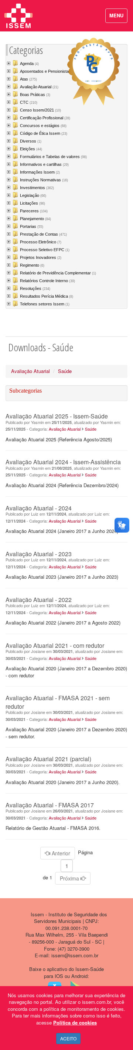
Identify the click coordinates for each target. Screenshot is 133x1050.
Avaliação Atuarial (39, 87)
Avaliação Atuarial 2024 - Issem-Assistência (63, 462)
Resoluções (35, 288)
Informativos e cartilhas (44, 164)
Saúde (65, 370)
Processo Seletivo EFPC (44, 249)
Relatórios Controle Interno (47, 280)
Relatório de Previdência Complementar (58, 273)
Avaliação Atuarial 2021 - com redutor (55, 645)
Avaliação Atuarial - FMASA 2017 (50, 805)
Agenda (29, 63)
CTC (28, 102)
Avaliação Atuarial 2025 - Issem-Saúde (57, 416)
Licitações (32, 203)
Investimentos (37, 187)
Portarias (31, 226)
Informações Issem (40, 172)
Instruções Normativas (44, 180)
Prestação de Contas (43, 234)
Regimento (32, 265)
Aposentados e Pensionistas (48, 71)
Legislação (33, 195)
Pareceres (34, 211)
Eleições (31, 149)
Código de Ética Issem (43, 133)
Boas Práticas (35, 94)
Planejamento (35, 218)
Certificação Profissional (45, 118)
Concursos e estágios (43, 125)
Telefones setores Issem (44, 304)
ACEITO (68, 1038)
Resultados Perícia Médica (46, 296)
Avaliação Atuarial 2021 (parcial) (48, 759)
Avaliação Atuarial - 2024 (39, 508)
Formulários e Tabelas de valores (53, 156)
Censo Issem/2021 (40, 110)
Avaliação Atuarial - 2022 (39, 599)
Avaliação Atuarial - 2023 (39, 554)
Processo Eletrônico (40, 242)
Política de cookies (75, 1022)
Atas (28, 79)
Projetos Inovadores (40, 257)
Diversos (30, 141)
